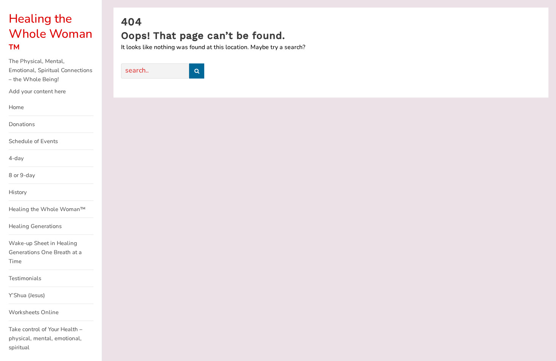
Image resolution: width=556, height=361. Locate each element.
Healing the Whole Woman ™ (50, 34)
